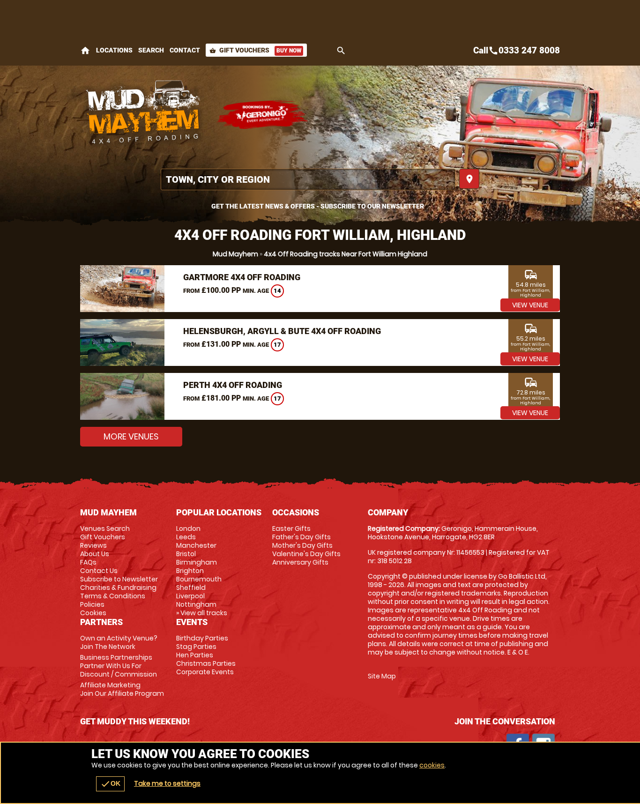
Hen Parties (194, 655)
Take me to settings (167, 783)
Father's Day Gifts (301, 537)
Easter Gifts (291, 528)
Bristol (186, 553)
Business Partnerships (118, 666)
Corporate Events (205, 672)
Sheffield (191, 587)
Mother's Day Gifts (302, 545)
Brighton (190, 570)
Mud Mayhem (235, 254)
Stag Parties (196, 646)
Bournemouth (199, 579)
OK (110, 784)
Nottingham (196, 604)
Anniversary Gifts (300, 562)
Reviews (93, 545)
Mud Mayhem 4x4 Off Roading (143, 115)
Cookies (93, 613)
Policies (92, 604)
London (188, 528)
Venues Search (105, 528)
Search (151, 50)
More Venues (131, 436)
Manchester (196, 545)
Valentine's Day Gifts (306, 553)
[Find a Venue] (308, 179)
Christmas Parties (206, 663)
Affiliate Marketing (122, 689)
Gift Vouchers (255, 50)
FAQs (88, 562)
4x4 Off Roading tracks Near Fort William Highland (345, 254)
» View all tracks (201, 613)
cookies (432, 765)
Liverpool (190, 596)
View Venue (530, 305)
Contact (185, 50)
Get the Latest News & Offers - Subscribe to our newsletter (317, 206)
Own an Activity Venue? (118, 642)
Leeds (186, 537)
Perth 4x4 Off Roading (232, 385)
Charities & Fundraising (118, 587)
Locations (114, 50)
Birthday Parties (202, 638)
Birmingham (196, 562)
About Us (94, 553)
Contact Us (99, 570)
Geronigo (263, 115)
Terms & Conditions (112, 596)
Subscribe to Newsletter (119, 579)
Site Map (382, 676)
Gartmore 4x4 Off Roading (241, 277)
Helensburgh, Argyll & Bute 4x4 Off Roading (282, 331)
